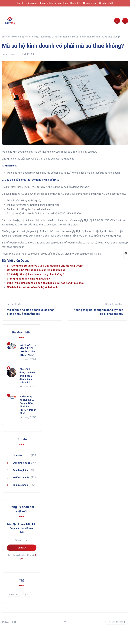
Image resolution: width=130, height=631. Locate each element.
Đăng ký (22, 547)
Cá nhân (17, 455)
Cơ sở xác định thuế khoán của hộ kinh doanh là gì (36, 269)
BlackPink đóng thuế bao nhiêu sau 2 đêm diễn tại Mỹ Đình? (28, 376)
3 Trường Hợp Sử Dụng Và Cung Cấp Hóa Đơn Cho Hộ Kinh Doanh (45, 265)
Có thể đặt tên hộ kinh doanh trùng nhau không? (35, 274)
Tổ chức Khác (20, 484)
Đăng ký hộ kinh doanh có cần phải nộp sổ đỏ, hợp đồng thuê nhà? (45, 282)
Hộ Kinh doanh (9, 54)
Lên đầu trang (118, 622)
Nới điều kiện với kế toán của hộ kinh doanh (32, 287)
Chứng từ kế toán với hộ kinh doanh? (28, 278)
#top (27, 594)
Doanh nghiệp (20, 470)
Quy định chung (21, 462)
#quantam (14, 594)
